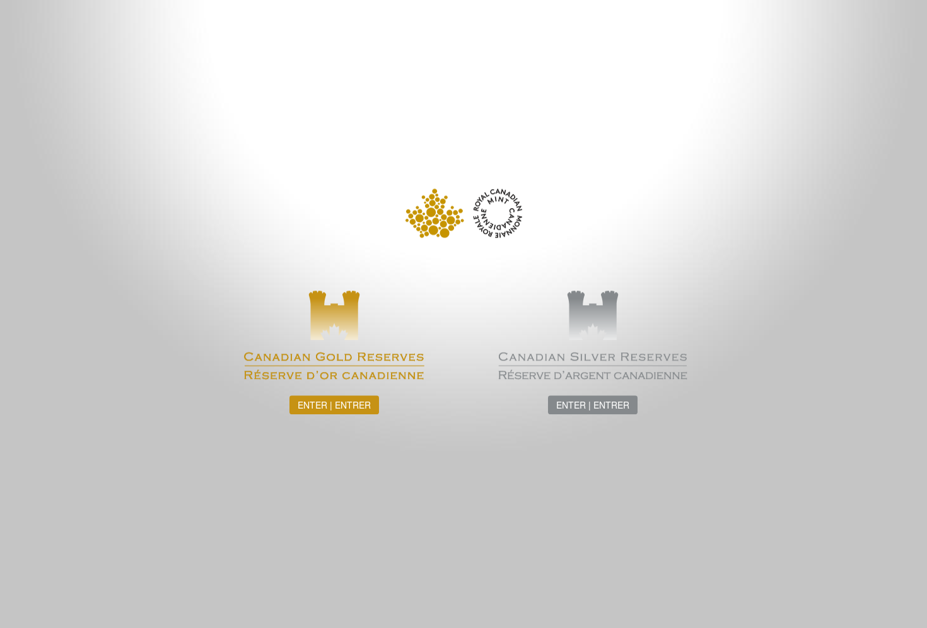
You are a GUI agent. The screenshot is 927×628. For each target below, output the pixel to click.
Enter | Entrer (334, 404)
